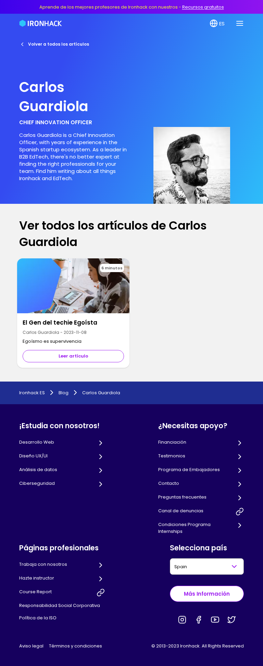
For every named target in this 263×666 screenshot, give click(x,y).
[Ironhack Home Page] (40, 23)
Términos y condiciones (75, 646)
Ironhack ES (32, 393)
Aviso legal (31, 646)
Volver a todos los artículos (58, 44)
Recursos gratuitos (203, 7)
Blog (63, 393)
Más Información (207, 593)
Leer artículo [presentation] (73, 356)
